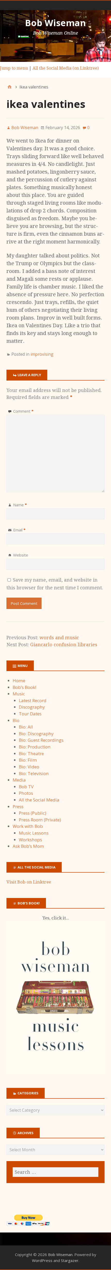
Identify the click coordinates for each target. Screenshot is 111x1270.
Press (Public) (32, 813)
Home (19, 681)
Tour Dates (30, 714)
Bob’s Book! (24, 687)
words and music (59, 637)
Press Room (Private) (40, 820)
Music (19, 694)
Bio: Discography (36, 734)
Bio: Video (29, 767)
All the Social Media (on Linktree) (66, 68)
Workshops (30, 840)
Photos (26, 793)
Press (18, 806)
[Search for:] (55, 1172)
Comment (23, 411)
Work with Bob (28, 826)
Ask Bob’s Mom (28, 846)
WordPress (42, 1260)
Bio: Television (34, 773)
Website (20, 555)
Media (19, 780)
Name (20, 504)
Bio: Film (28, 760)
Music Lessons (34, 833)
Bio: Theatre (31, 753)
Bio (16, 720)
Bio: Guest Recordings (41, 740)
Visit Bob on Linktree (28, 882)
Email (19, 529)
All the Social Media (39, 800)
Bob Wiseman (55, 23)
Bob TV (26, 787)
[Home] (9, 87)
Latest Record (32, 700)
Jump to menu (14, 68)
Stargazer (69, 1260)
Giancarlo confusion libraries (63, 644)
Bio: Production (35, 747)
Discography (32, 707)
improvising (41, 354)
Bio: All (26, 727)
